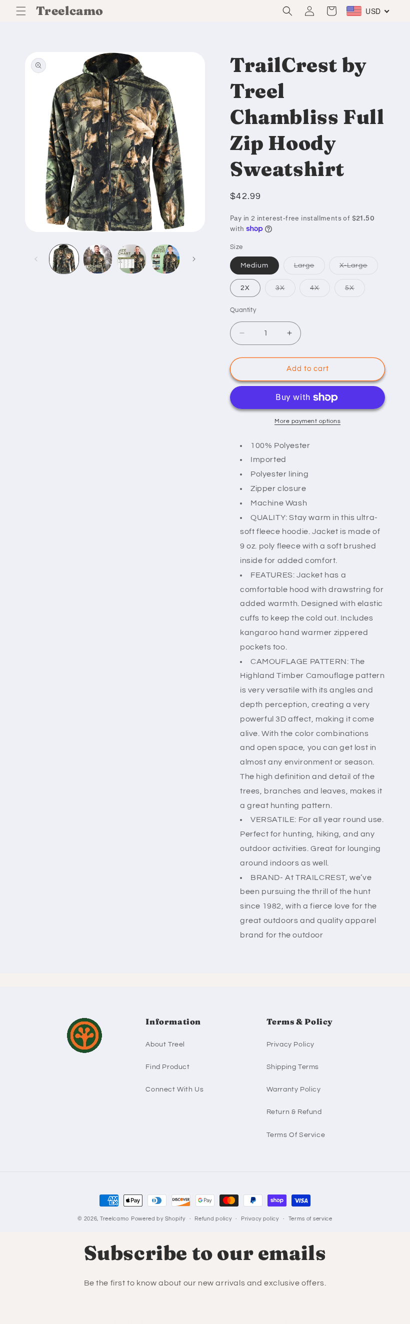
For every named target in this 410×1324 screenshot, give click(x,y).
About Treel (165, 1044)
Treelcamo (114, 1219)
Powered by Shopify (158, 1219)
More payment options (307, 421)
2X (245, 288)
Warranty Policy (293, 1089)
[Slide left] (36, 259)
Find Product (168, 1067)
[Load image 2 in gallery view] (98, 259)
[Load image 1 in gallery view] (64, 259)
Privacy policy (260, 1219)
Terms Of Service (296, 1135)
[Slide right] (194, 259)
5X (355, 290)
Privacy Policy (290, 1044)
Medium (254, 265)
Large (309, 268)
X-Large (359, 268)
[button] (21, 11)
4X (320, 290)
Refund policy (213, 1219)
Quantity (243, 310)
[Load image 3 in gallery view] (131, 259)
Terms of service (310, 1219)
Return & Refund (294, 1112)
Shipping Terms (292, 1067)
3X (286, 290)
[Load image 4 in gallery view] (165, 259)
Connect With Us (175, 1089)
